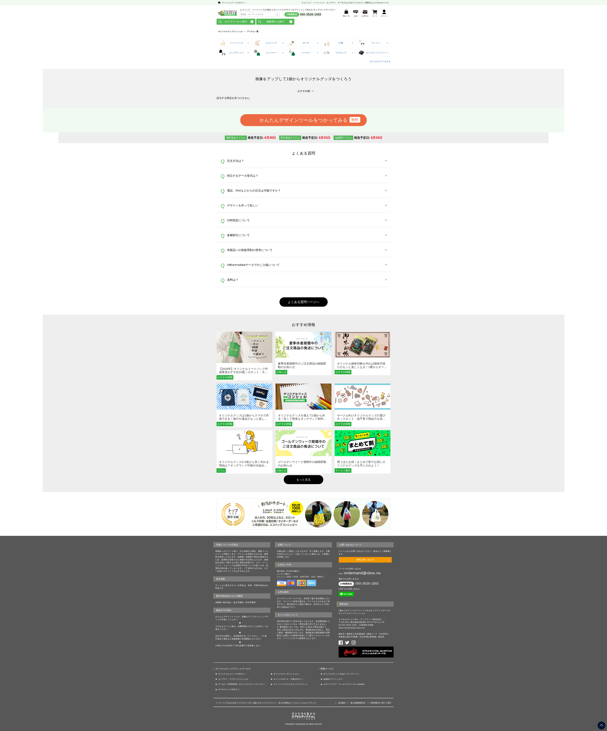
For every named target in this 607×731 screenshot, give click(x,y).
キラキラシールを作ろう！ (229, 689)
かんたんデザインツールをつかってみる (304, 120)
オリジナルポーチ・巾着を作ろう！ (288, 679)
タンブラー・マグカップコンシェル (233, 679)
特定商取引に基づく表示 (380, 703)
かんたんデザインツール (226, 617)
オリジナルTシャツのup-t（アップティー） (341, 674)
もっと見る (303, 479)
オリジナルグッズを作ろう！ (234, 3)
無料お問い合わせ (365, 559)
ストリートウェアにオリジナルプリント (290, 684)
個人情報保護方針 (358, 703)
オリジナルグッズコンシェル (230, 31)
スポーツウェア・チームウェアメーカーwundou (344, 684)
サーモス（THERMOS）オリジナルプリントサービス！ (242, 684)
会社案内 (342, 703)
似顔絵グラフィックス (332, 679)
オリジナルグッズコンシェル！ (286, 674)
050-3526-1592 (310, 14)
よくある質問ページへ (303, 302)
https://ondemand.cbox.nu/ (352, 628)
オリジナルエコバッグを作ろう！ (232, 674)
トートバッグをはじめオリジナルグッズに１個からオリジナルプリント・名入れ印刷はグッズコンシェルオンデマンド (266, 703)
